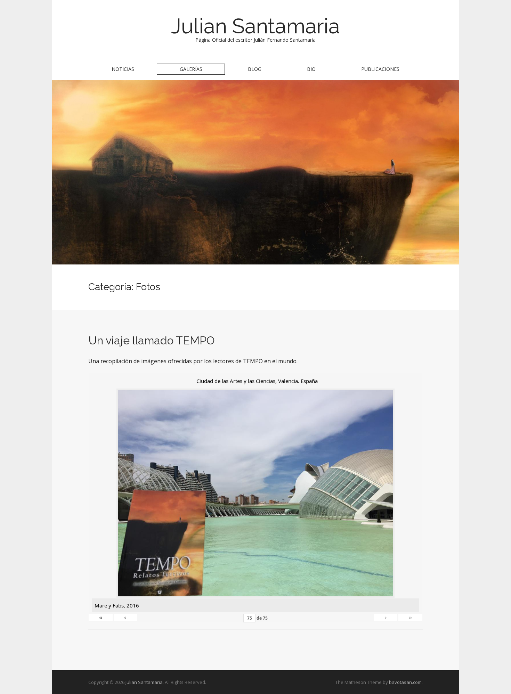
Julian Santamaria (255, 26)
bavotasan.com (405, 682)
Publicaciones (380, 69)
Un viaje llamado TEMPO (151, 340)
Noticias (123, 69)
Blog (254, 69)
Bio (311, 69)
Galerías (191, 69)
